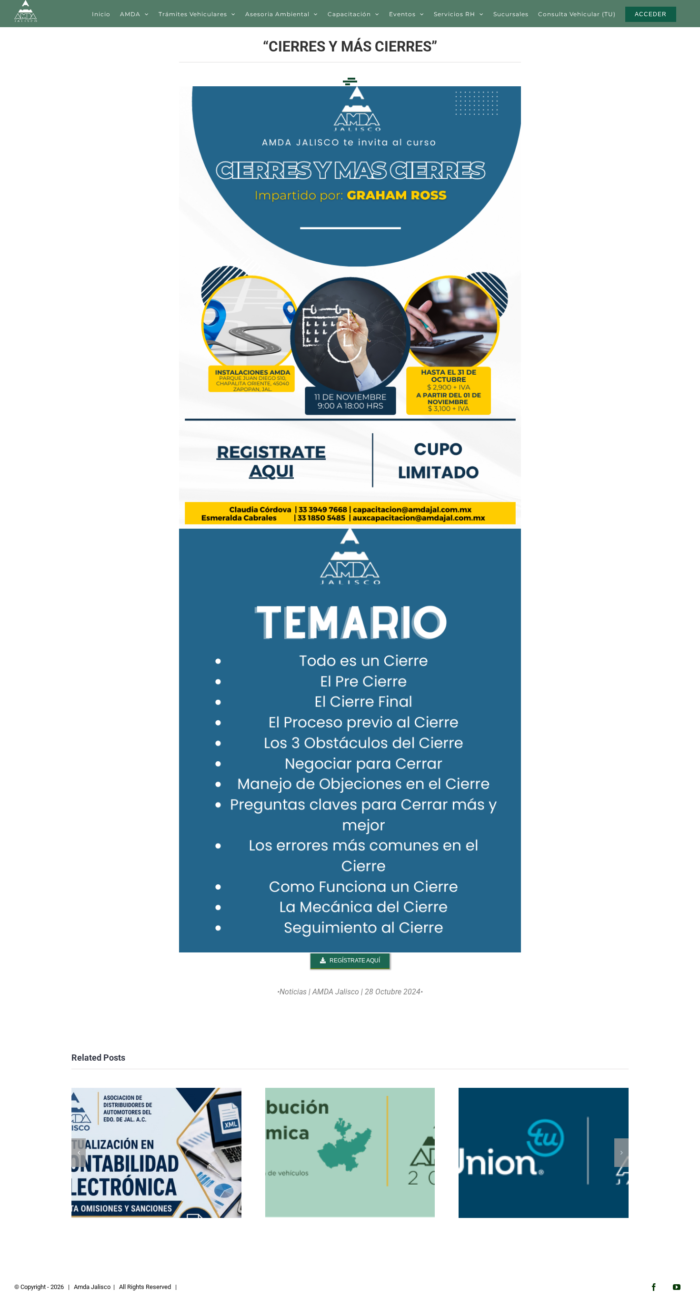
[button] (78, 1152)
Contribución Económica (349, 1152)
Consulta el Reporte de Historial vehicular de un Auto (543, 1152)
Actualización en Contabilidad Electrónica (156, 1152)
